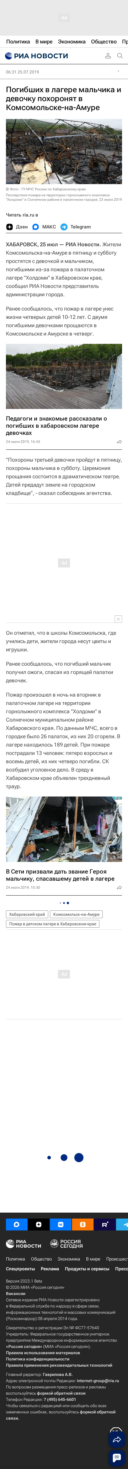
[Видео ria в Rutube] (104, 1224)
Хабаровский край (27, 914)
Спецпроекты (20, 1269)
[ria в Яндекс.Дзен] (38, 1224)
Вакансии (15, 1293)
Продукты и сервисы (87, 1269)
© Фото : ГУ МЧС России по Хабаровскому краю (46, 189)
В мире (93, 1259)
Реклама (50, 1269)
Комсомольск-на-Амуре (76, 914)
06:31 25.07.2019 (22, 72)
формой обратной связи (61, 1393)
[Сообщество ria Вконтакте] (60, 1224)
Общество (41, 1259)
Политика (15, 1259)
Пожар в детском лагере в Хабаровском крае (52, 923)
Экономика (69, 1259)
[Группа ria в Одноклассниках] (82, 1224)
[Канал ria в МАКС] (16, 1224)
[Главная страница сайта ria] (35, 56)
